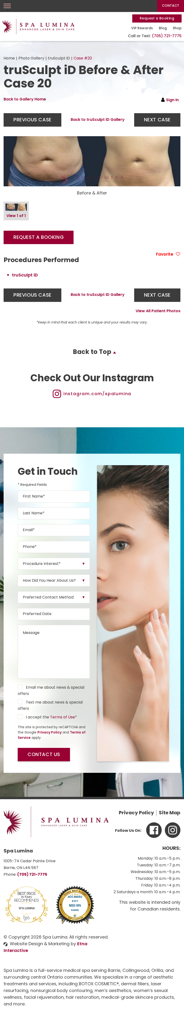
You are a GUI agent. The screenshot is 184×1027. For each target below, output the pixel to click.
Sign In (172, 100)
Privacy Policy (49, 732)
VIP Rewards (142, 28)
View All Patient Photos (158, 311)
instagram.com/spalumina (97, 394)
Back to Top (92, 352)
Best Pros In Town (26, 894)
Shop (177, 28)
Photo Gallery (31, 58)
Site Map (169, 813)
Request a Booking (157, 18)
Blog (163, 28)
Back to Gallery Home (25, 99)
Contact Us (44, 754)
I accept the (37, 717)
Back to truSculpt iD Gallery (98, 120)
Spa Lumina (27, 908)
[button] (32, 120)
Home (9, 58)
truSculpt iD (59, 58)
